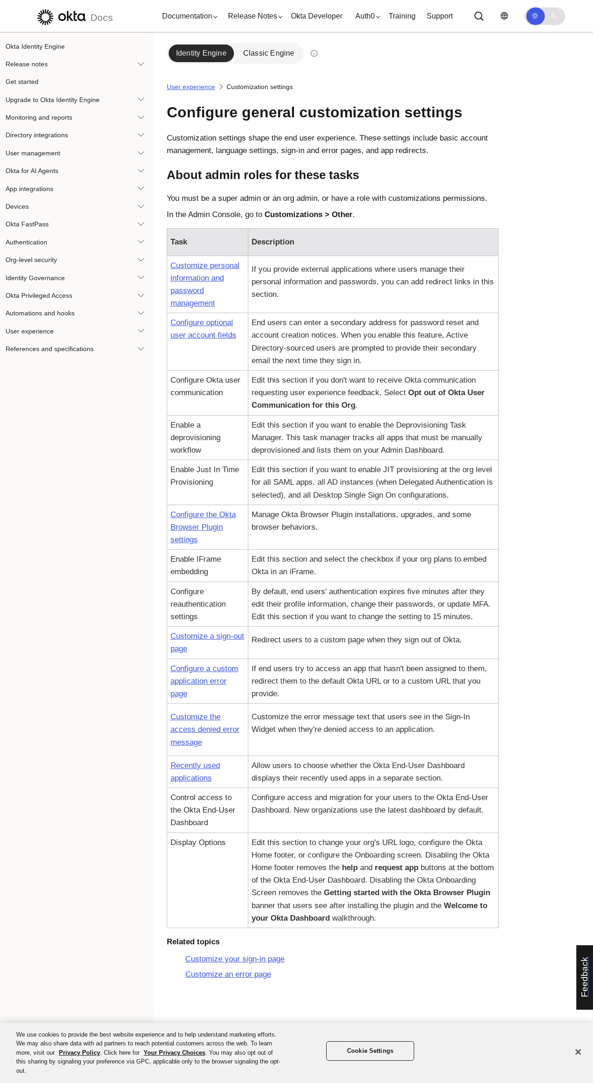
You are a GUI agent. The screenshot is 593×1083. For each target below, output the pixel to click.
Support (440, 16)
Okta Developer (316, 16)
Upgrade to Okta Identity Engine (53, 99)
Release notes (27, 64)
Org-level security (31, 260)
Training (402, 16)
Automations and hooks (40, 313)
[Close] (578, 1052)
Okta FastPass (27, 224)
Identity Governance (35, 278)
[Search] (479, 16)
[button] (188, 16)
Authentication (26, 242)
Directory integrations (37, 135)
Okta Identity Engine (35, 46)
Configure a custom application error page (204, 681)
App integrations (29, 188)
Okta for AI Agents (32, 171)
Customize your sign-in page (234, 959)
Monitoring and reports (39, 118)
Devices (17, 207)
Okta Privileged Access (39, 295)
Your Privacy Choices (174, 1052)
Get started (22, 82)
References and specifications (50, 349)
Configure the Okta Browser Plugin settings (203, 527)
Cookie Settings (370, 1051)
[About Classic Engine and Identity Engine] (314, 53)
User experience (30, 331)
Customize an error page (228, 974)
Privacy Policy (79, 1052)
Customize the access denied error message (205, 729)
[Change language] (504, 16)
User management (33, 153)
